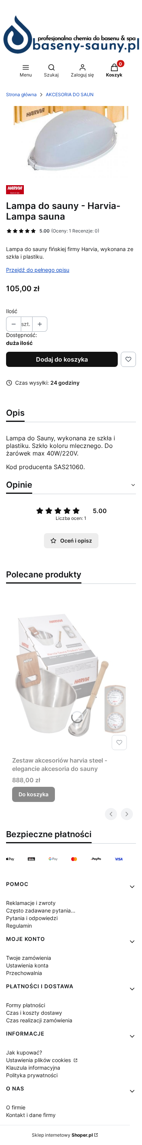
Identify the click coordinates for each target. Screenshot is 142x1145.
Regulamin (19, 925)
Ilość (11, 311)
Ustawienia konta (27, 965)
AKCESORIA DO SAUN (70, 94)
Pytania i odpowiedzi (32, 918)
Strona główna (21, 94)
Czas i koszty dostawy (34, 1012)
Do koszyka (33, 794)
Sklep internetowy (62, 1135)
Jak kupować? (24, 1052)
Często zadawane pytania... (40, 910)
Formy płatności (25, 1005)
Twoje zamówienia (28, 958)
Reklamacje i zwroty (31, 903)
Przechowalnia (24, 973)
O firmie (15, 1107)
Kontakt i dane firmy (31, 1115)
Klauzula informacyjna (33, 1067)
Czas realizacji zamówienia (39, 1020)
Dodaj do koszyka (62, 359)
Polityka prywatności (32, 1075)
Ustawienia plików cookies (39, 1060)
